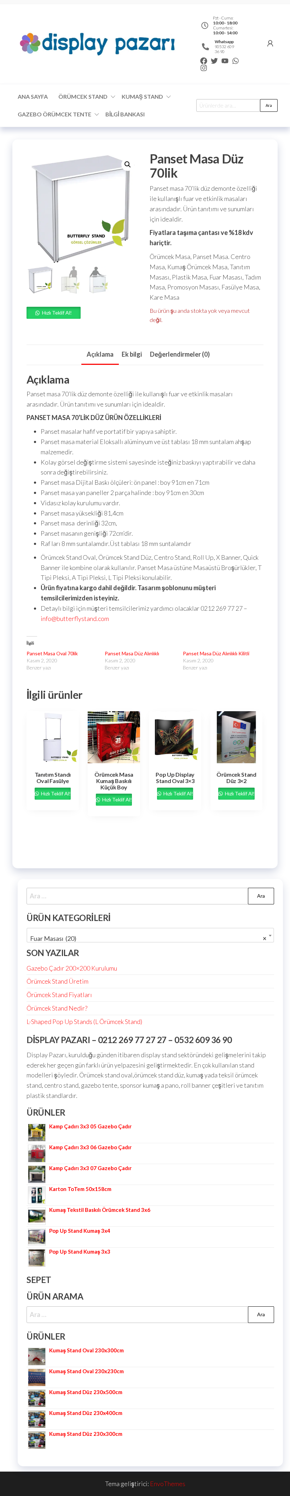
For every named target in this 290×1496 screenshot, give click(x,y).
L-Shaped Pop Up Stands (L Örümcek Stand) (84, 1021)
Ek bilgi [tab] (132, 354)
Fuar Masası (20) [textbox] (148, 938)
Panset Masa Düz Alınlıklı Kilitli (216, 653)
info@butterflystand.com (75, 618)
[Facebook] (203, 60)
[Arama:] (150, 896)
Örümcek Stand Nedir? (57, 1008)
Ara (269, 105)
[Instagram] (203, 67)
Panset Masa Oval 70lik (52, 653)
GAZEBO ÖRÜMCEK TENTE (54, 114)
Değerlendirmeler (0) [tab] (180, 354)
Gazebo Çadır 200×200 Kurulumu (72, 968)
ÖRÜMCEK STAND (83, 96)
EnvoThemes (167, 1484)
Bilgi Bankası (125, 114)
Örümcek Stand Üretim (57, 981)
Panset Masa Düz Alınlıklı (132, 653)
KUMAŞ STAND (142, 96)
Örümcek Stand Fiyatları (59, 995)
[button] (127, 164)
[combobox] (150, 935)
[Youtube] (224, 60)
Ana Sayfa (33, 96)
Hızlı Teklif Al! (57, 313)
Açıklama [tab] (100, 354)
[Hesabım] (270, 43)
